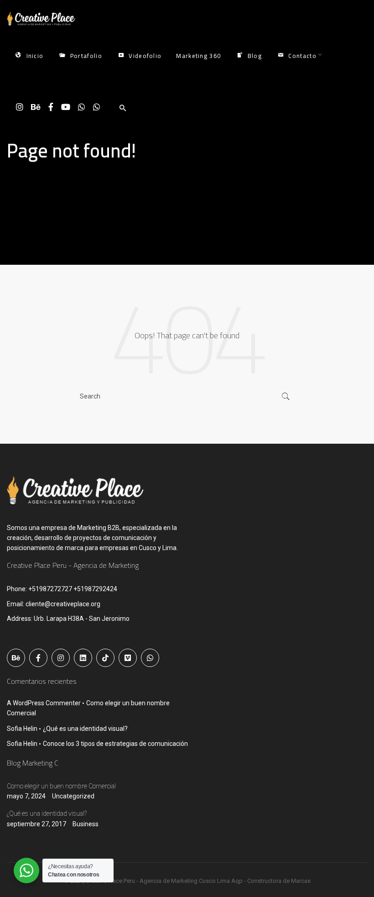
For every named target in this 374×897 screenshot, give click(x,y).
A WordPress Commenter (44, 703)
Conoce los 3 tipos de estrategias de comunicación (115, 743)
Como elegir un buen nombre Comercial (61, 786)
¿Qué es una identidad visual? (85, 728)
